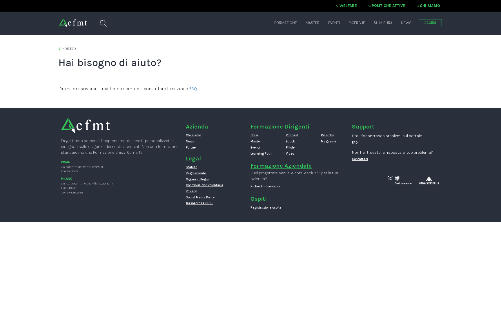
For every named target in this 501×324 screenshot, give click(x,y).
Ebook (290, 141)
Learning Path (261, 153)
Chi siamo (430, 5)
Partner (191, 147)
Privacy (191, 191)
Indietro (68, 49)
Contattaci (360, 159)
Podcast (292, 135)
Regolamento (196, 173)
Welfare (348, 5)
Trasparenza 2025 (199, 203)
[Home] (73, 20)
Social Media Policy (200, 197)
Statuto (191, 167)
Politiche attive (388, 5)
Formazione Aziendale (281, 165)
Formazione (285, 22)
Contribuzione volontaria (204, 185)
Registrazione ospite (266, 207)
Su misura (383, 22)
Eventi (334, 22)
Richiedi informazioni (266, 186)
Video (290, 153)
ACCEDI (430, 23)
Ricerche (356, 22)
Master (313, 22)
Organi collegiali (198, 179)
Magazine (328, 141)
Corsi (254, 135)
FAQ (193, 88)
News (406, 22)
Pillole (290, 147)
